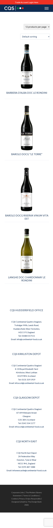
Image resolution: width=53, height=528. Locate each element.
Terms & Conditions (31, 495)
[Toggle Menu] (47, 8)
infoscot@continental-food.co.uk (29, 383)
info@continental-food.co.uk (29, 339)
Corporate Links (17, 492)
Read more (26, 101)
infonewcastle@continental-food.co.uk (29, 470)
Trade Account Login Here (26, 2)
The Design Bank (35, 502)
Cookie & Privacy (18, 499)
